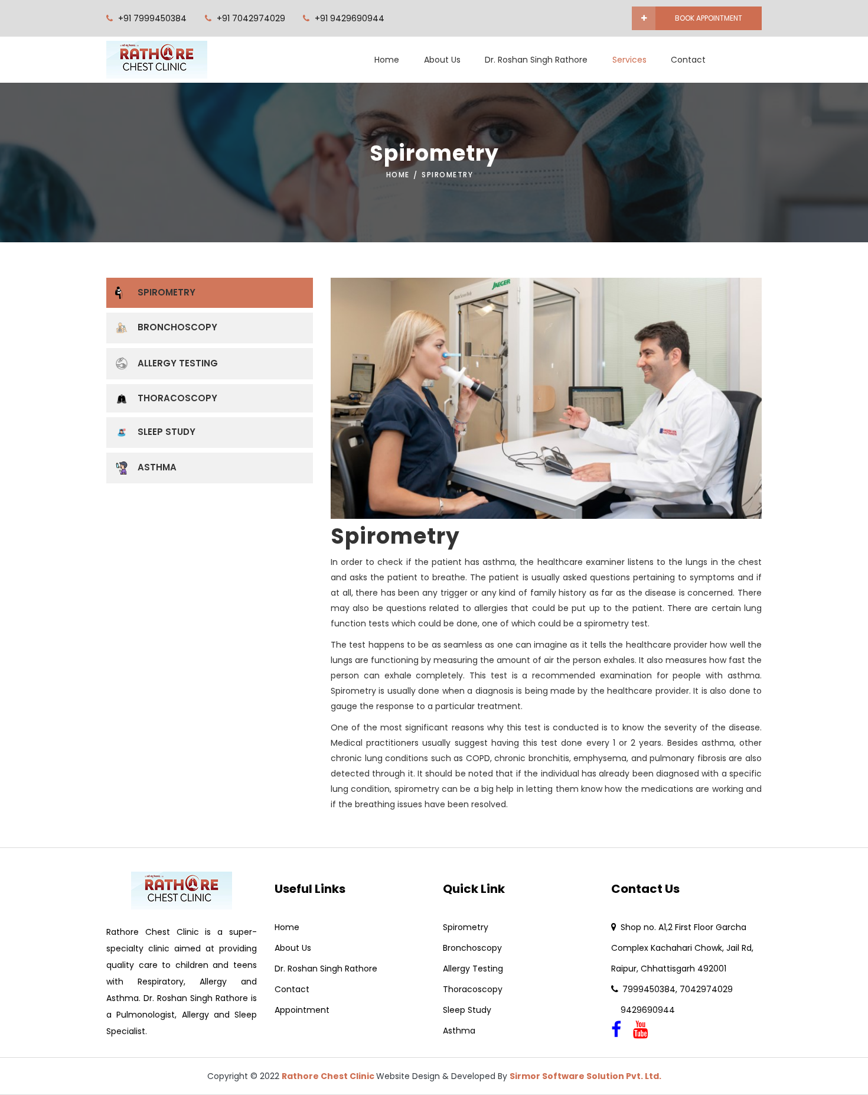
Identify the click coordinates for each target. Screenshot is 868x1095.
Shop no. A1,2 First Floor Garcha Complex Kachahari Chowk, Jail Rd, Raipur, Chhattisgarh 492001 (682, 947)
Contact (688, 60)
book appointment (708, 18)
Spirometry (166, 292)
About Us (293, 948)
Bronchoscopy (177, 327)
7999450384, (651, 989)
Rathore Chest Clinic (329, 1076)
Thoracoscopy (177, 398)
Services (629, 60)
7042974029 (706, 989)
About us (442, 60)
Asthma (157, 467)
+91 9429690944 (349, 18)
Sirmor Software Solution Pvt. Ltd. (585, 1076)
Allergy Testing (178, 363)
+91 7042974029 (251, 18)
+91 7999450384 (152, 18)
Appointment (302, 1010)
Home (386, 60)
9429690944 (643, 1010)
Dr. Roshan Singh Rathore (536, 60)
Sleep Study (166, 431)
